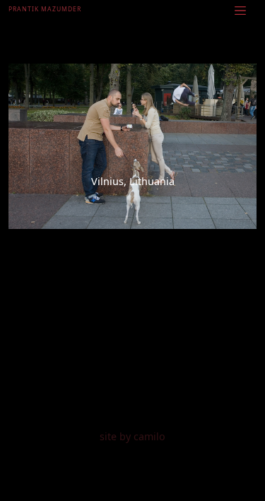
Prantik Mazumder (44, 9)
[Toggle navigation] (240, 10)
